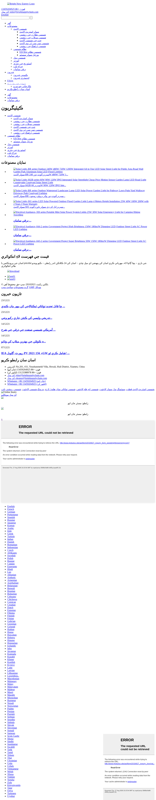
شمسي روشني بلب (11, 389)
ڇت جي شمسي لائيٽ (30, 40)
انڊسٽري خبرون (21, 78)
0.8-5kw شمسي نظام (30, 52)
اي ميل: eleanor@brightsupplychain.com (27, 378)
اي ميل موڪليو (8, 395)
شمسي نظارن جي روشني (33, 34)
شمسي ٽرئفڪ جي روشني (33, 46)
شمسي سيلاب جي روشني (33, 37)
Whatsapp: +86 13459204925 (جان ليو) (26, 381)
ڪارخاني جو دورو (22, 86)
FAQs (10, 80)
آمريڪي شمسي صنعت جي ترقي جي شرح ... (28, 329)
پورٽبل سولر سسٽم (29, 55)
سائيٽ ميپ (7, 287)
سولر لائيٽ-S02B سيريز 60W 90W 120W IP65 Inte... (39, 185)
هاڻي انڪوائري (8, 266)
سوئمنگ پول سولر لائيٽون (112, 389)
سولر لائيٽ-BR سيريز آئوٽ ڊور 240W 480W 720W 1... (40, 174)
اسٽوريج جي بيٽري (22, 63)
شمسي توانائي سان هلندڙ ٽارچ (60, 389)
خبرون (10, 72)
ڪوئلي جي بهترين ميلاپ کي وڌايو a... (23, 341)
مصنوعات (12, 26)
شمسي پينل (19, 57)
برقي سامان (19, 69)
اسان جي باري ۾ (16, 83)
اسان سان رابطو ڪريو (18, 89)
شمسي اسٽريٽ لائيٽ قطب (140, 389)
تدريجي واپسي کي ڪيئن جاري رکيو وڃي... (26, 318)
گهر (9, 23)
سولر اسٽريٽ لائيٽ (29, 32)
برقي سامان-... (22, 220)
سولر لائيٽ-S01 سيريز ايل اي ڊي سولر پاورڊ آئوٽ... (39, 207)
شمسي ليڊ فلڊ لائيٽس (87, 389)
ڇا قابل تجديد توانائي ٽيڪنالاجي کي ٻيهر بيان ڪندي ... (33, 306)
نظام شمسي (19, 49)
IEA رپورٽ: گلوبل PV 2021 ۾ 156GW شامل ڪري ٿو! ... (35, 353)
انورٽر (16, 60)
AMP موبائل (35, 287)
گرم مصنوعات (21, 287)
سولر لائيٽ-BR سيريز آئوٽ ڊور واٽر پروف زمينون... (39, 196)
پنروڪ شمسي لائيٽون (33, 389)
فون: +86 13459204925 (13, 9)
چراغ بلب (18, 66)
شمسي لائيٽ (20, 29)
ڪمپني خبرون (20, 75)
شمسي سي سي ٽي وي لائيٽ (34, 43)
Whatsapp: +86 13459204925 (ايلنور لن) (26, 384)
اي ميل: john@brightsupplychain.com (19, 12)
